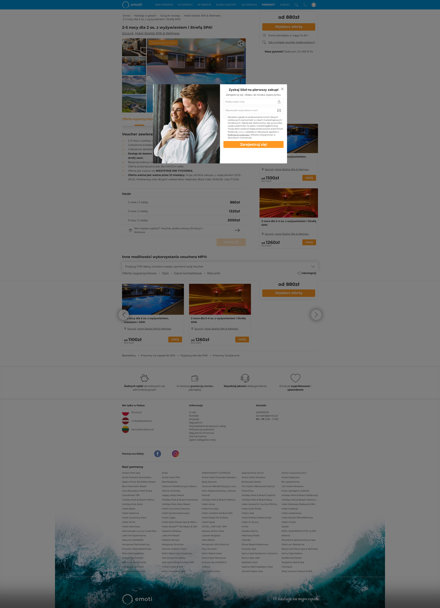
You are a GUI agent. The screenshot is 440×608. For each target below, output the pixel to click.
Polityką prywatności (239, 134)
